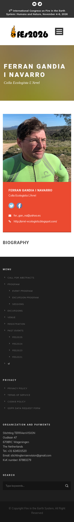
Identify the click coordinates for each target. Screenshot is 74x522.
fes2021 (17, 357)
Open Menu (59, 31)
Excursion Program (25, 297)
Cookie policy (17, 401)
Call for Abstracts (21, 277)
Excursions (15, 310)
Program (14, 284)
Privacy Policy (17, 388)
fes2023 (17, 350)
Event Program (22, 291)
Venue (11, 317)
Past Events (16, 330)
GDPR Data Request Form (24, 408)
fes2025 (17, 337)
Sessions (18, 304)
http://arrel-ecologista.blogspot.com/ (35, 221)
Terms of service (19, 395)
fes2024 (17, 344)
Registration (16, 324)
